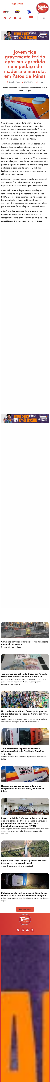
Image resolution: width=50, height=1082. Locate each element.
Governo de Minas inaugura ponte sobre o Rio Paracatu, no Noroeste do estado (23, 862)
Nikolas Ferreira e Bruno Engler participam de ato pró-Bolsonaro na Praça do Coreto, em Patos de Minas (24, 714)
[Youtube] (15, 18)
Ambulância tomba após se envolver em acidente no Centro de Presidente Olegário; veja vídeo (22, 751)
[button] (44, 18)
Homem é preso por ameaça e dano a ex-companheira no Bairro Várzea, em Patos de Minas (22, 788)
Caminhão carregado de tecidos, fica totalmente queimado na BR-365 (24, 643)
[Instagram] (10, 18)
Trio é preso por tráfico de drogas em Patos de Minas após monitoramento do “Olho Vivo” (24, 675)
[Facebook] (4, 18)
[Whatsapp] (20, 18)
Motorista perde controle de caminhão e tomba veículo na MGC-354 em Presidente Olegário (24, 894)
